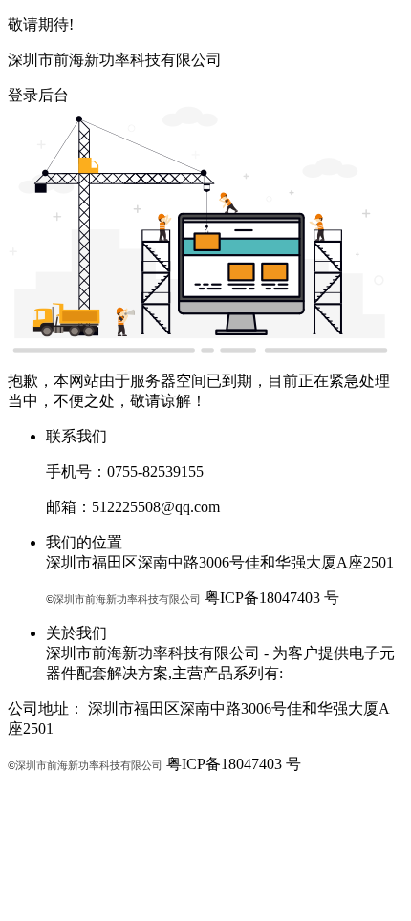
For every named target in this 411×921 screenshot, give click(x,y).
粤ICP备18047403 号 (272, 597)
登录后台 (38, 95)
